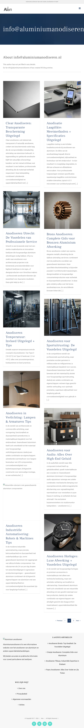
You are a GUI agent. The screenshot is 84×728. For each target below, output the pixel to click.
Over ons (21, 688)
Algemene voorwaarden (22, 699)
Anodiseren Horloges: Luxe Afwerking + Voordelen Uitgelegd (62, 560)
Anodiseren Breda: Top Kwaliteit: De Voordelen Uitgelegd (62, 645)
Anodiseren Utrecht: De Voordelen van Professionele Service (21, 237)
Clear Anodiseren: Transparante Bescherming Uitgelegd (19, 129)
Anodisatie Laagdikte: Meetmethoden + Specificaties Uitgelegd (59, 131)
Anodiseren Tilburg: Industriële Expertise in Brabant (62, 662)
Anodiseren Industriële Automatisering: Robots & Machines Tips (19, 534)
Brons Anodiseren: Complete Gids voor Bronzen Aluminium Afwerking (61, 240)
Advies (21, 705)
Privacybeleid (22, 694)
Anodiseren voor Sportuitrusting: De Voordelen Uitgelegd (62, 345)
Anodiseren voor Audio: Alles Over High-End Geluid (59, 454)
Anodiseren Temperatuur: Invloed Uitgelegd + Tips (20, 339)
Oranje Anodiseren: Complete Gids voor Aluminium (62, 653)
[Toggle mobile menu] (80, 8)
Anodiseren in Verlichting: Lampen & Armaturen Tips (21, 417)
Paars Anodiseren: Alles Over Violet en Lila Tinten (62, 671)
